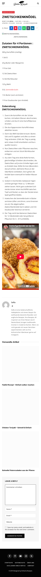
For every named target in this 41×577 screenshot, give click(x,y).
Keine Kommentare (31, 23)
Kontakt (31, 566)
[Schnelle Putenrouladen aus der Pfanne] (20, 449)
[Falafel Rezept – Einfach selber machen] (20, 364)
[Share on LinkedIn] (32, 28)
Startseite (9, 563)
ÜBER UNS (30, 563)
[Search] (38, 3)
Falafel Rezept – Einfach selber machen (18, 385)
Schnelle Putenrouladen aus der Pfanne (18, 470)
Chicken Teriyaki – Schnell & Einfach (17, 428)
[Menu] (3, 3)
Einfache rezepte (8, 12)
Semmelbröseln (12, 89)
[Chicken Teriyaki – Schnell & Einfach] (20, 407)
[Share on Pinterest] (15, 28)
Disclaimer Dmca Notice (16, 566)
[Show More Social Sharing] (37, 28)
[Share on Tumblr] (28, 28)
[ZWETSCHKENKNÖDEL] (10, 34)
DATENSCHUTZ (20, 563)
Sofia (11, 21)
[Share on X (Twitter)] (20, 28)
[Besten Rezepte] (20, 3)
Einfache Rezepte (26, 571)
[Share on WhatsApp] (24, 28)
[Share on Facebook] (11, 28)
